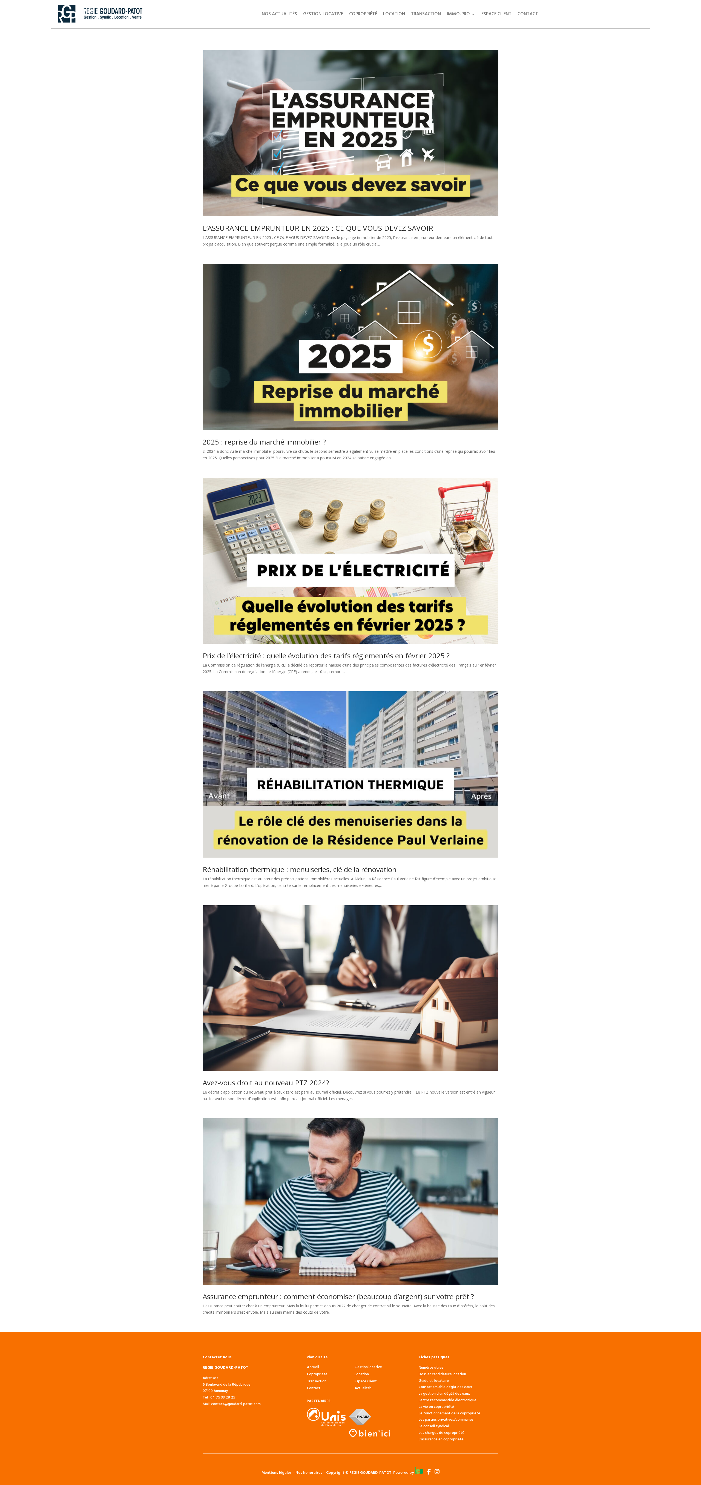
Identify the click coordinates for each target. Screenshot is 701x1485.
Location (394, 15)
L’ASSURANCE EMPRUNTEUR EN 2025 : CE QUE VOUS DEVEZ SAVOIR (318, 228)
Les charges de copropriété (441, 1433)
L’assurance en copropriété (441, 1439)
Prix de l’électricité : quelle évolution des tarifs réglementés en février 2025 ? (326, 656)
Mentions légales (277, 1473)
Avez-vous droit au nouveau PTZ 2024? (266, 1083)
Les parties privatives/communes (446, 1420)
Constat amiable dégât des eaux (445, 1387)
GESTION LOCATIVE (323, 15)
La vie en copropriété (436, 1407)
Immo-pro (458, 15)
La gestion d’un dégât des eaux (444, 1394)
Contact (528, 15)
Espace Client (496, 15)
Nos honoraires (308, 1473)
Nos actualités (279, 15)
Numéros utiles (431, 1368)
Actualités (363, 1388)
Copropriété (363, 15)
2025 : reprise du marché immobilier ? (264, 442)
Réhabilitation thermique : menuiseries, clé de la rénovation (300, 869)
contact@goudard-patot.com (236, 1404)
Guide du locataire (434, 1381)
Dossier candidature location (442, 1374)
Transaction (426, 15)
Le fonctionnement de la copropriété (449, 1413)
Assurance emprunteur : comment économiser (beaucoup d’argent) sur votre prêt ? (338, 1296)
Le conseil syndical (434, 1426)
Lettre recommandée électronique (447, 1400)
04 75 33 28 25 (222, 1397)
